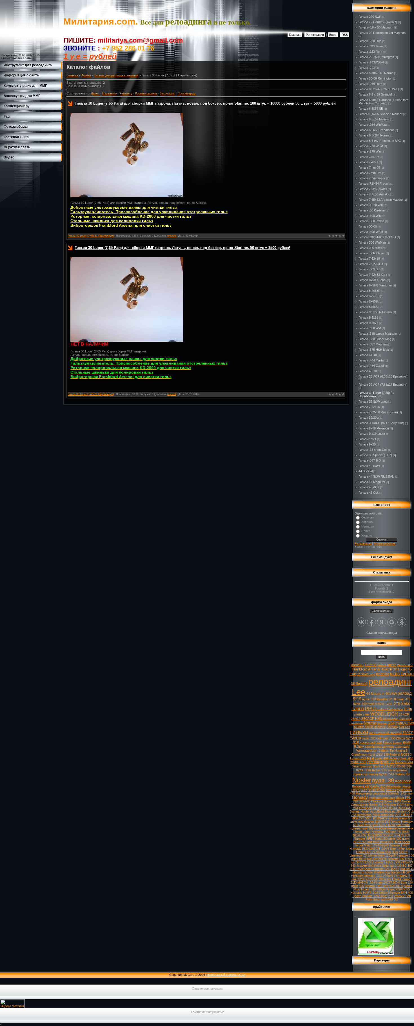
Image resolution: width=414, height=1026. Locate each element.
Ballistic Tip (402, 774)
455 (361, 886)
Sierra (355, 738)
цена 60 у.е (379, 825)
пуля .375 (379, 770)
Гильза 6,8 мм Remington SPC (380, 140)
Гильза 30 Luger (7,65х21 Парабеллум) (91, 235)
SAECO (404, 727)
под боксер (366, 821)
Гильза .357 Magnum (373, 344)
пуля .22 (387, 762)
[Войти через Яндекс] (381, 621)
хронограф (367, 742)
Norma (370, 723)
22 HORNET (404, 815)
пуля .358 (388, 738)
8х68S (355, 790)
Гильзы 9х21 (367, 439)
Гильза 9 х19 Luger (372, 433)
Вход (332, 34)
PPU (370, 708)
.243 (403, 793)
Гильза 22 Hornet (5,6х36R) (378, 22)
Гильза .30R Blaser (372, 253)
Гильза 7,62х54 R (371, 264)
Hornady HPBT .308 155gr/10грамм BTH (378, 892)
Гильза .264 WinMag (373, 124)
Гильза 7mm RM (370, 173)
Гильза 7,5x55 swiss (373, 189)
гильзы (391, 790)
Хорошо (367, 522)
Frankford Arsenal (366, 669)
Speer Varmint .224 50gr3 (370, 896)
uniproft (171, 235)
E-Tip (408, 709)
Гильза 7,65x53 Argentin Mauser (381, 199)
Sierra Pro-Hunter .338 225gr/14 (383, 887)
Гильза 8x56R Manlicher (375, 285)
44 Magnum (375, 694)
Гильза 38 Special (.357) (375, 455)
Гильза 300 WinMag (372, 242)
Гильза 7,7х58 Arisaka (374, 194)
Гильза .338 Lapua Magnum (378, 333)
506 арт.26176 (377, 858)
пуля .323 (375, 754)
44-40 (376, 808)
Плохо (365, 531)
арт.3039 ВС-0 (399, 889)
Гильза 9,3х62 (368, 317)
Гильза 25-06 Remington (375, 78)
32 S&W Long (366, 674)
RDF (355, 818)
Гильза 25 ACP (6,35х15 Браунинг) (383, 376)
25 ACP (404, 714)
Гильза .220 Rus (370, 41)
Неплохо (367, 526)
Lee (358, 691)
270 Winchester (391, 786)
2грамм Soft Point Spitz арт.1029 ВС (388, 897)
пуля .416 (406, 758)
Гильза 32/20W (369, 417)
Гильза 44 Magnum (372, 482)
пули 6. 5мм (404, 723)
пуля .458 (358, 762)
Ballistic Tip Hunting (392, 750)
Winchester (405, 665)
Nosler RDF (395, 804)
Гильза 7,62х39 (369, 258)
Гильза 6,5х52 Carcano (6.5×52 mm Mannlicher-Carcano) (383, 101)
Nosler (361, 780)
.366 (409, 766)
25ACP (355, 718)
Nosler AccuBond (372, 811)
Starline (378, 766)
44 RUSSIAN (402, 808)
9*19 (357, 699)
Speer (400, 797)
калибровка (373, 746)
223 (361, 818)
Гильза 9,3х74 (368, 323)
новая (403, 818)
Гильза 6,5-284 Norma (374, 135)
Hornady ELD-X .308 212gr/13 (392, 862)
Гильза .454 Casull (371, 365)
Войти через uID (381, 611)
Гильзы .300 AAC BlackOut (377, 237)
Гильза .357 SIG (370, 460)
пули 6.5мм (376, 703)
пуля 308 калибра (373, 828)
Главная (295, 34)
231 (390, 896)
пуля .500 (360, 703)
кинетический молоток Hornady (375, 727)
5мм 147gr (397, 848)
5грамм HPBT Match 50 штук (374, 838)
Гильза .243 (367, 67)
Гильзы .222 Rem (371, 46)
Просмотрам (186, 93)
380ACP (367, 719)
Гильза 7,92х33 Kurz (373, 274)
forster (406, 786)
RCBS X (406, 754)
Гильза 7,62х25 (369, 407)
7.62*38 (370, 665)
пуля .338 (363, 770)
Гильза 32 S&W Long (373, 401)
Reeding (382, 699)
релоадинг (390, 681)
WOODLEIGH (384, 714)
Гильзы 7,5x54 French (374, 183)
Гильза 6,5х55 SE (371, 108)
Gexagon (365, 808)
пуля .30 (383, 780)
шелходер (402, 746)
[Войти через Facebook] (371, 621)
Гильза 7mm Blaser (372, 178)
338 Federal (392, 754)
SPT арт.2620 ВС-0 (389, 886)
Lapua (357, 708)
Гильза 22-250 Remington (376, 57)
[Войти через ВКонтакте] (361, 621)
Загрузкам (167, 93)
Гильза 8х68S (368, 306)
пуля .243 (386, 774)
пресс (391, 665)
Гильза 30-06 (368, 226)
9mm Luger (363, 831)
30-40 (401, 766)
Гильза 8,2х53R (369, 290)
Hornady (360, 797)
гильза (359, 732)
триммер (365, 766)
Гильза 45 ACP (369, 487)
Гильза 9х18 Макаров (374, 428)
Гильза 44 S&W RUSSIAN (376, 476)
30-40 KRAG (376, 790)
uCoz (241, 974)
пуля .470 (403, 699)
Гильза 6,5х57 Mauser (374, 119)
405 (410, 892)
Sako (405, 703)
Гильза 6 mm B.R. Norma (376, 73)
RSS (345, 34)
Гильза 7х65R (368, 162)
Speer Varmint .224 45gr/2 (381, 869)
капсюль (372, 786)
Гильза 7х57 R (369, 156)
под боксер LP (395, 872)
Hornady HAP (380, 831)
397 (408, 872)
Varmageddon (367, 751)
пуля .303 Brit (371, 738)
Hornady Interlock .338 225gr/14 (373, 875)
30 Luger (400, 669)
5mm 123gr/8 (387, 855)
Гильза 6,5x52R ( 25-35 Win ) (379, 89)
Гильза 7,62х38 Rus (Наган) (378, 412)
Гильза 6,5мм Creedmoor (376, 130)
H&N (378, 719)
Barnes (355, 811)
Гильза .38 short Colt (373, 449)
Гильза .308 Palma (371, 221)
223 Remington (361, 815)
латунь (393, 818)
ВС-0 (396, 882)
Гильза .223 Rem (370, 51)
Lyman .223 (358, 758)
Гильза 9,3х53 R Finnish (375, 312)
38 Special (359, 684)
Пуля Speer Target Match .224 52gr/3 (382, 843)
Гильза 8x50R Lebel (372, 280)
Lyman (407, 673)
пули (410, 793)
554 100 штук (381, 879)
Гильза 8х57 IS (369, 296)
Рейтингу (125, 93)
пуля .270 (392, 704)
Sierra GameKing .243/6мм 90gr (385, 850)
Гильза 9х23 (367, 444)
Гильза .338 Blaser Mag (375, 339)
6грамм (370, 886)
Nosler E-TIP (377, 804)
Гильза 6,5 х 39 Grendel (375, 94)
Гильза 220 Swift (370, 16)
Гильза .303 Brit (369, 269)
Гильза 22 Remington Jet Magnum (382, 32)
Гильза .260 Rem (370, 83)
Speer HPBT (392, 801)
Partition (372, 762)
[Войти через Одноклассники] (401, 621)
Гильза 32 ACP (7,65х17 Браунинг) (383, 384)
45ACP (386, 669)
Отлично (367, 517)
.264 (391, 723)
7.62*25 (390, 766)
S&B (379, 742)
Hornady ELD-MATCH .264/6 (369, 848)
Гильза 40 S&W (369, 465)
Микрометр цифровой (371, 793)
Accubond (403, 781)
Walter (381, 665)
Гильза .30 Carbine (372, 210)
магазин (357, 665)
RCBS (395, 674)
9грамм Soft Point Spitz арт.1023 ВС (382, 865)
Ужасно (366, 535)
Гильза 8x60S (368, 301)
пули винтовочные (382, 797)
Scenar (382, 723)
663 (353, 865)
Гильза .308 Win (370, 215)
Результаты (363, 543)
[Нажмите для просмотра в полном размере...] (126, 196)
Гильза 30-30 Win (371, 205)
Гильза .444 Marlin (371, 360)
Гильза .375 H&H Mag (374, 349)
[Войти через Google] (391, 621)
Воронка (358, 786)
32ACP (407, 733)
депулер (388, 746)
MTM (370, 758)
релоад (405, 693)
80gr (395, 852)
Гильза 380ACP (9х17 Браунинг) (381, 423)
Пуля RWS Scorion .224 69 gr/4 (388, 835)
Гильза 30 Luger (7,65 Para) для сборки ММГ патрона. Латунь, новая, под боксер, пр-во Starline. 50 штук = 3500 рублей (182, 248)
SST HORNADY (376, 818)
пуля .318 (369, 699)
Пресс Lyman (392, 742)
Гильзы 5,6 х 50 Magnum (376, 27)
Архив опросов (384, 543)
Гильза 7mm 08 (369, 167)
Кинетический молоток (385, 732)
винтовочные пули (400, 828)
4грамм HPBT (399, 845)
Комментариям (146, 93)
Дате (94, 93)
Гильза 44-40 (368, 355)
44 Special (366, 471)
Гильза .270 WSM (371, 146)
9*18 (392, 699)
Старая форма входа (381, 632)
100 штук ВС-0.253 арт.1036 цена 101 (381, 840)
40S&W (391, 694)
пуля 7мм (361, 714)
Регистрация (315, 34)
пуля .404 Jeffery (387, 758)
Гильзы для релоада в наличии (116, 75)
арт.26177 (385, 882)
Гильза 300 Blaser (371, 248)
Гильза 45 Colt (369, 492)
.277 (364, 790)
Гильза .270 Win (370, 151)
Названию (109, 93)
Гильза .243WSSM (371, 62)
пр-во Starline (374, 872)
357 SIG (387, 808)
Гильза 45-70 (368, 371)
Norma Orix (386, 815)
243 (374, 815)
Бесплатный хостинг (222, 974)
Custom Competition (389, 709)
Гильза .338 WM (370, 328)
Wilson (400, 738)
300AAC (393, 793)
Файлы (86, 75)
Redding (382, 674)
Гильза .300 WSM (371, 231)
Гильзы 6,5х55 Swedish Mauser (380, 114)
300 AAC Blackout (371, 801)
